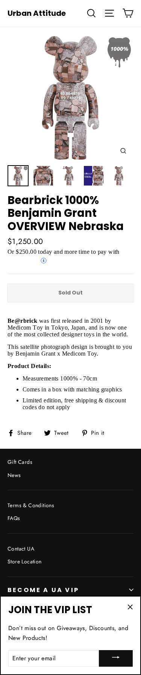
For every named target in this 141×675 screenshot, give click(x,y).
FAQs (14, 518)
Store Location (25, 561)
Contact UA (21, 548)
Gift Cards (20, 462)
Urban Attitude (37, 13)
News (14, 475)
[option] (70, 98)
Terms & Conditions (31, 505)
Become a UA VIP (43, 590)
